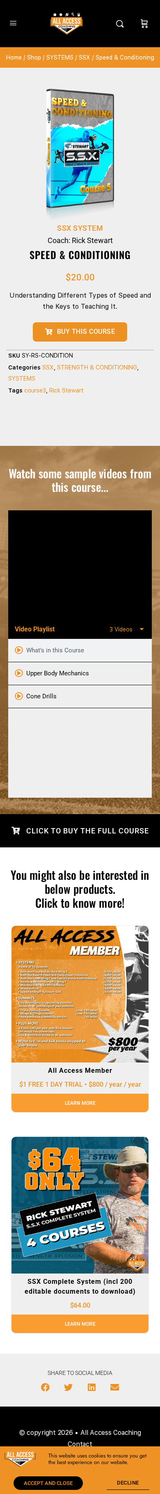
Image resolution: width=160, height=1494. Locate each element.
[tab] (80, 650)
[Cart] (144, 23)
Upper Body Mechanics (57, 673)
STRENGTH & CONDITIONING (97, 367)
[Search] (122, 23)
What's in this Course (55, 650)
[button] (45, 1387)
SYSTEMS (59, 57)
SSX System (80, 228)
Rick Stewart (66, 390)
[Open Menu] (13, 22)
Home (14, 57)
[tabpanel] (80, 565)
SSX (84, 57)
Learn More (80, 1103)
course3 (35, 390)
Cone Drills (41, 696)
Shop (34, 57)
